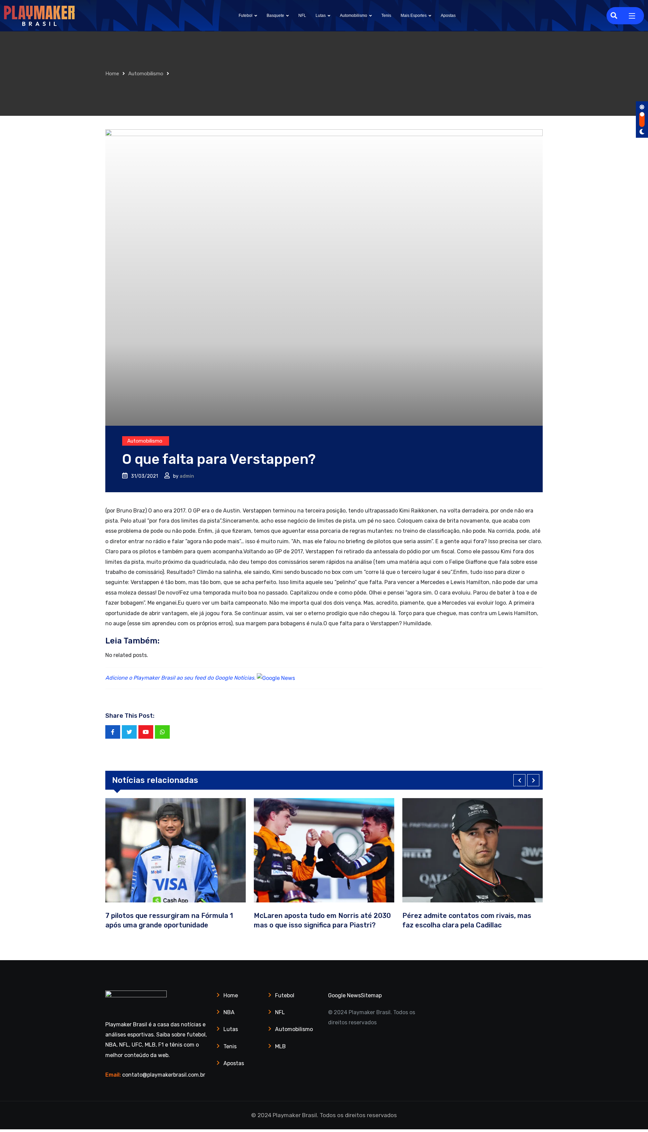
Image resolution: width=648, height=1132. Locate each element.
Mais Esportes (414, 15)
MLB (280, 1046)
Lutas (321, 15)
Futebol (245, 15)
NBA (229, 1012)
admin (187, 476)
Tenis (386, 15)
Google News (344, 995)
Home (112, 74)
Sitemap (371, 995)
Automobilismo (353, 15)
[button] (519, 780)
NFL (302, 15)
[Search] (614, 15)
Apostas (448, 15)
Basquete (275, 15)
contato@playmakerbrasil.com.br (163, 1075)
